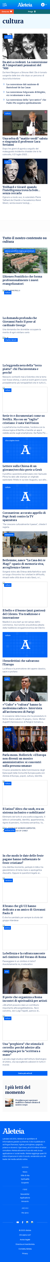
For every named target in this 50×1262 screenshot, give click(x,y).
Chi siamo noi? (25, 1235)
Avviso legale (25, 1239)
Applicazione (25, 1198)
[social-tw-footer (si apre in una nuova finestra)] (27, 1222)
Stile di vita (25, 1175)
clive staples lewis (12, 440)
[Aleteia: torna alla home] (25, 4)
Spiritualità (25, 1179)
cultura (7, 113)
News (25, 1172)
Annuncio (25, 1201)
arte (6, 971)
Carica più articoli (25, 1073)
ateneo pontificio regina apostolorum (19, 251)
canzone (8, 880)
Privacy (25, 1253)
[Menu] (9, 4)
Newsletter (25, 1194)
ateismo (8, 37)
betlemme (9, 535)
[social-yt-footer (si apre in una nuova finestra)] (18, 1222)
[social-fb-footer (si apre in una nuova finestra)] (22, 1222)
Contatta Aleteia (25, 1249)
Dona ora (5, 11)
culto (7, 679)
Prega (30, 11)
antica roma (9, 830)
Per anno (25, 1213)
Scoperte (25, 1183)
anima (7, 928)
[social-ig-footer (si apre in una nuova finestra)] (32, 1222)
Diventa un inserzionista (25, 1244)
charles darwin (11, 340)
